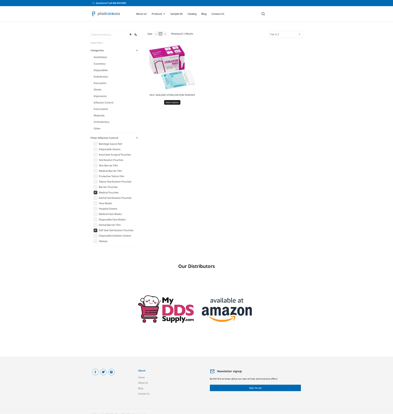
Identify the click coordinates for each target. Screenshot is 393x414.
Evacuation (100, 83)
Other (97, 128)
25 (161, 33)
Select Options (172, 102)
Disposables (101, 70)
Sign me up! (255, 387)
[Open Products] (164, 14)
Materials (99, 115)
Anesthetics (100, 57)
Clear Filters (97, 42)
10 (156, 33)
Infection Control (103, 102)
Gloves (97, 89)
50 (165, 33)
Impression (100, 96)
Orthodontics (101, 122)
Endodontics (101, 76)
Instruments (101, 109)
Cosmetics (100, 63)
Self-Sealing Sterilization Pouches (172, 95)
